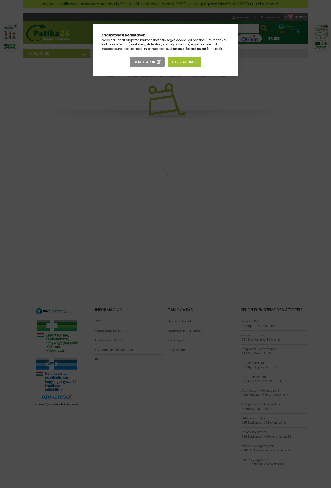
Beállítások (144, 61)
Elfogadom (182, 61)
